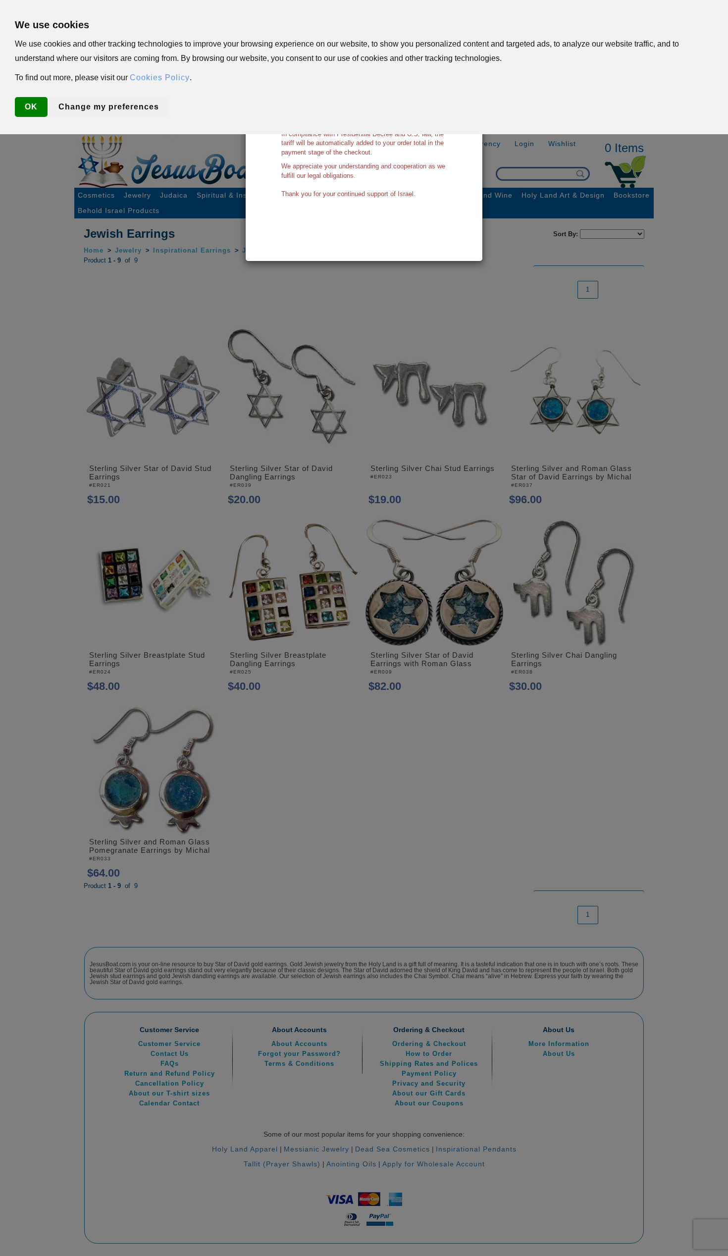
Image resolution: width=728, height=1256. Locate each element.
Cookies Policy (160, 77)
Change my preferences (108, 107)
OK (31, 107)
